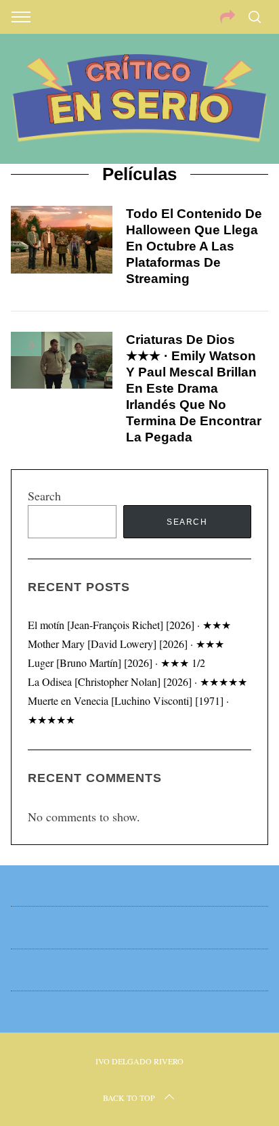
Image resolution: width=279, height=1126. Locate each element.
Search (44, 496)
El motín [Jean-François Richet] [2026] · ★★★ (129, 625)
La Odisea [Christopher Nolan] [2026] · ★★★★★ (137, 681)
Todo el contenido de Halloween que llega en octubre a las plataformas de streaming (194, 246)
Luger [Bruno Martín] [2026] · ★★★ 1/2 (116, 662)
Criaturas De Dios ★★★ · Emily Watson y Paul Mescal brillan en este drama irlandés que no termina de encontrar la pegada (193, 388)
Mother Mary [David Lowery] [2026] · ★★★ (126, 643)
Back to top (129, 1097)
